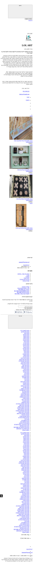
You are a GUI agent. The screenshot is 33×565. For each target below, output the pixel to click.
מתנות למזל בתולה (25, 394)
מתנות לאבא (26, 337)
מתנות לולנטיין (26, 398)
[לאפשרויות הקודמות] (16, 237)
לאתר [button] (28, 97)
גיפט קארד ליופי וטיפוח (24, 412)
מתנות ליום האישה (25, 395)
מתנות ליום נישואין (25, 363)
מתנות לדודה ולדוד (25, 358)
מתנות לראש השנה (24, 381)
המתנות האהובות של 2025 (23, 413)
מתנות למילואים (25, 376)
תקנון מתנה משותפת (24, 425)
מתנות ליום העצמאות (24, 390)
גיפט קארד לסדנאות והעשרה (22, 410)
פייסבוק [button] (27, 100)
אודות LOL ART (28, 49)
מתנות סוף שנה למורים (24, 361)
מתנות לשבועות (25, 392)
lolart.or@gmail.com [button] (24, 94)
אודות (28, 275)
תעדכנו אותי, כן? (28, 308)
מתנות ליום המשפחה (24, 396)
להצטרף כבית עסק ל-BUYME (22, 293)
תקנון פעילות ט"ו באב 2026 (22, 428)
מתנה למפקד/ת (25, 377)
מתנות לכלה (26, 351)
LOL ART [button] (29, 33)
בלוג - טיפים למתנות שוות (23, 288)
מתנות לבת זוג (26, 344)
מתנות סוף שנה (25, 365)
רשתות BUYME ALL (23, 289)
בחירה (30, 143)
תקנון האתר (26, 278)
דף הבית (30, 20)
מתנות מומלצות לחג (24, 421)
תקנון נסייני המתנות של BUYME (21, 427)
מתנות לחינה (26, 369)
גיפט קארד (26, 419)
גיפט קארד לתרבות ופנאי (23, 409)
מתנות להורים (26, 356)
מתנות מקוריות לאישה (24, 423)
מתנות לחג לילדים (25, 331)
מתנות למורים (26, 348)
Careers (27, 276)
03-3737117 (29, 549)
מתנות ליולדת (26, 338)
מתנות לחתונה (26, 370)
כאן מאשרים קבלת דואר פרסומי (24, 309)
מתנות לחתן (26, 352)
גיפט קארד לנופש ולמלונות (23, 408)
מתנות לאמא (26, 336)
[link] (15, 541)
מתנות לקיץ (26, 378)
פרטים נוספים (29, 142)
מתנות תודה (26, 374)
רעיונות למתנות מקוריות (23, 417)
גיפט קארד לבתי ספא (24, 405)
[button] (30, 3)
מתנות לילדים (26, 345)
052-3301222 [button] (26, 91)
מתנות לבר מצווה (25, 366)
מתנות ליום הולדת (25, 362)
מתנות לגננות (26, 347)
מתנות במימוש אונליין (24, 416)
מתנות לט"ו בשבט (25, 385)
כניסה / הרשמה (28, 19)
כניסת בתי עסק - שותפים (23, 274)
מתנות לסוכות (26, 383)
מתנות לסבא (26, 355)
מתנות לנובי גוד (25, 401)
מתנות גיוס (26, 373)
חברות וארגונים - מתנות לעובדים (21, 424)
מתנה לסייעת (26, 349)
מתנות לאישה (26, 334)
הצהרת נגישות (26, 280)
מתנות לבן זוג (26, 343)
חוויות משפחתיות (25, 420)
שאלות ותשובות (25, 286)
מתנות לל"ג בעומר (25, 388)
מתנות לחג (26, 380)
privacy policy (25, 430)
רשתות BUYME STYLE (23, 292)
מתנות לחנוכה (26, 384)
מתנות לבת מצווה (25, 367)
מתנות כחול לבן (25, 391)
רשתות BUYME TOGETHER (21, 291)
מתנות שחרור (26, 372)
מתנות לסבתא (26, 354)
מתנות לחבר (26, 341)
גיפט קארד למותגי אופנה (23, 406)
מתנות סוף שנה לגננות (24, 359)
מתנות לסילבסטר (25, 402)
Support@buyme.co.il (27, 552)
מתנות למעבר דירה (24, 330)
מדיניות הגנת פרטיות (24, 279)
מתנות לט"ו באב (25, 399)
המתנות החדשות (25, 414)
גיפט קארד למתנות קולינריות (22, 403)
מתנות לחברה (26, 340)
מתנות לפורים (26, 387)
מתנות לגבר (26, 333)
